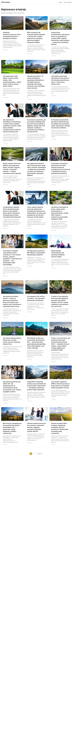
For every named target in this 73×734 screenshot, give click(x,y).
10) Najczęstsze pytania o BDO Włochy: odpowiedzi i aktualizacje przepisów (36, 253)
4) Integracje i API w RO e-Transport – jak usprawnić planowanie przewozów (36, 298)
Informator (5, 2)
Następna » (39, 453)
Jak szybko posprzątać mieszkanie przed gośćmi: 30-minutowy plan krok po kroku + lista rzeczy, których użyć (60, 80)
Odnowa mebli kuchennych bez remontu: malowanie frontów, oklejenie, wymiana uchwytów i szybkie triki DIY (36, 427)
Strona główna (68, 2)
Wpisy (60, 2)
